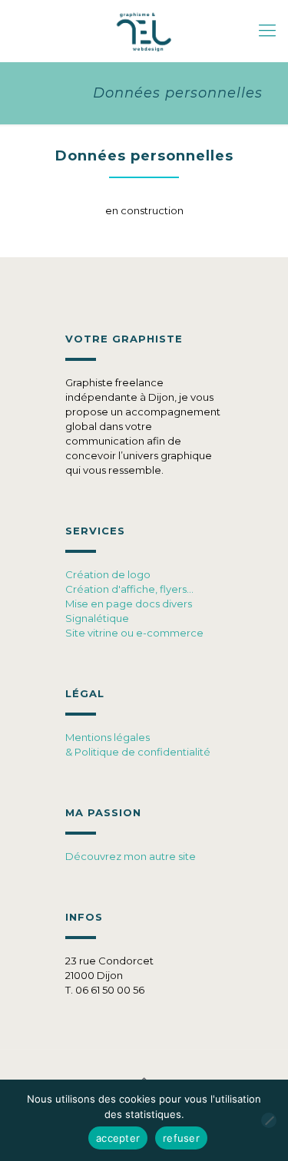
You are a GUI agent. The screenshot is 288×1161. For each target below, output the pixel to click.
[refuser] (268, 1120)
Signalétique (97, 618)
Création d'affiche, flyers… (129, 589)
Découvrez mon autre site (130, 856)
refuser (181, 1138)
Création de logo (108, 574)
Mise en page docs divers (128, 603)
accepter (118, 1138)
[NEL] (144, 31)
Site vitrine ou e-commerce (134, 633)
